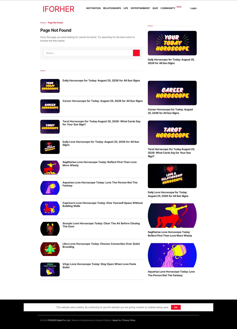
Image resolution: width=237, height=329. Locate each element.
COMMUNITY (168, 8)
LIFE (125, 8)
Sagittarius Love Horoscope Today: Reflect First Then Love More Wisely (100, 163)
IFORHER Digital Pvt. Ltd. (59, 320)
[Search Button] (136, 53)
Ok (176, 307)
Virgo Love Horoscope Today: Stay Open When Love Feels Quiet (99, 265)
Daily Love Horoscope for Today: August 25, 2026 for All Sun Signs (101, 143)
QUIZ (155, 8)
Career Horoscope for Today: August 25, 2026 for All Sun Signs (103, 100)
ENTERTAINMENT (140, 8)
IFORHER (58, 9)
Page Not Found (55, 22)
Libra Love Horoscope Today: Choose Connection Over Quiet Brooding (101, 245)
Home (43, 22)
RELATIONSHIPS (112, 8)
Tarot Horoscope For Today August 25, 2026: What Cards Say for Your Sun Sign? (101, 123)
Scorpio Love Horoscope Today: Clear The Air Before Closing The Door (101, 225)
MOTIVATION (93, 8)
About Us (117, 320)
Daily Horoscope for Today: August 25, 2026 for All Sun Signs (101, 80)
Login (193, 8)
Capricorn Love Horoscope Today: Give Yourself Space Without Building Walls (103, 204)
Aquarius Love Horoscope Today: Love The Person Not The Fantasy (100, 184)
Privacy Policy (128, 320)
